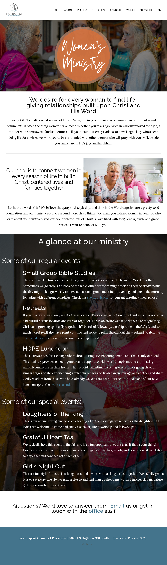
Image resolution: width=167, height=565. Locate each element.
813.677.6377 (84, 544)
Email (117, 506)
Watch (130, 10)
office (96, 511)
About (68, 10)
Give (160, 10)
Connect (116, 10)
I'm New (82, 10)
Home (56, 10)
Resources (146, 10)
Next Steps (99, 10)
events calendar (98, 297)
